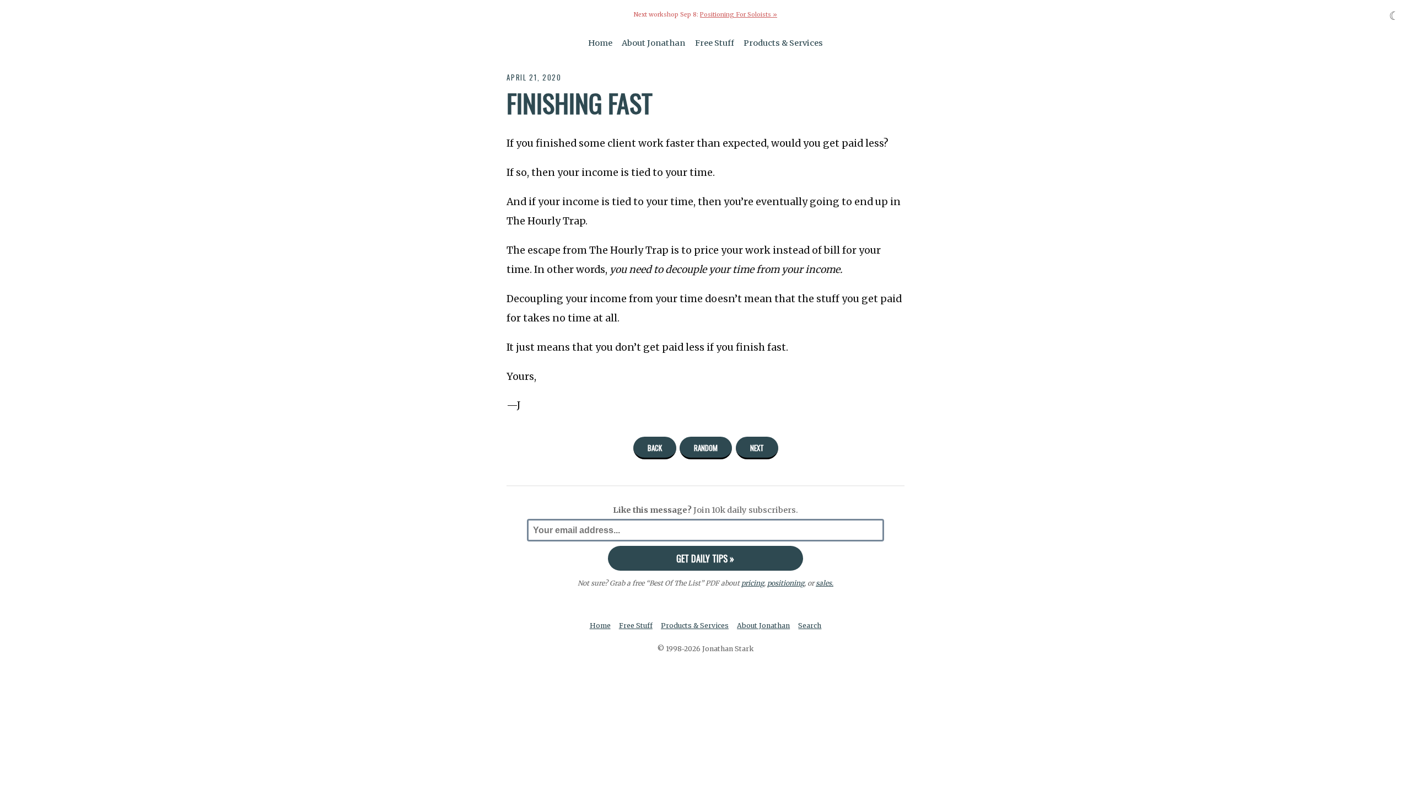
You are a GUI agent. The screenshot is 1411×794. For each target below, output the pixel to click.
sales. (824, 583)
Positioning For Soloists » (738, 14)
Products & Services (783, 43)
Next (757, 447)
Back (655, 447)
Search (809, 625)
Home (600, 43)
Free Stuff (714, 43)
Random (706, 447)
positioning (785, 583)
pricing (752, 583)
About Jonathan (653, 43)
